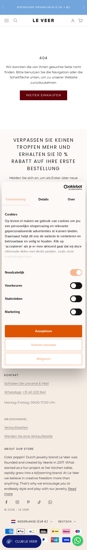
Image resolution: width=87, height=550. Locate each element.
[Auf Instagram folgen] (17, 502)
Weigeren (43, 359)
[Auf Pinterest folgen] (28, 502)
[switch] (76, 285)
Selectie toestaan (43, 345)
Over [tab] (71, 199)
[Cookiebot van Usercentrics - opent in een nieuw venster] (63, 187)
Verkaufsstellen (16, 427)
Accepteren (43, 331)
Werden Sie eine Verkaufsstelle (28, 436)
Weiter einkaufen (43, 95)
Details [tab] (43, 199)
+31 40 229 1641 (34, 392)
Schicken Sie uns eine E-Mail (26, 383)
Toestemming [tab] (15, 199)
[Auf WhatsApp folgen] (50, 502)
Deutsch (65, 521)
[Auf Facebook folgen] (6, 502)
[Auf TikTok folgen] (39, 502)
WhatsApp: (13, 392)
